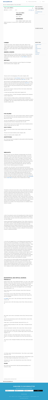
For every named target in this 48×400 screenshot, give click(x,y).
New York (23, 79)
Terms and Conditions (33, 396)
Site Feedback (20, 396)
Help (16, 396)
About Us (13, 396)
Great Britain (31, 176)
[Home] (7, 1)
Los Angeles (6, 298)
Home (10, 396)
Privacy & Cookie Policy (26, 396)
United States (9, 177)
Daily (38, 396)
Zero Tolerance (24, 56)
